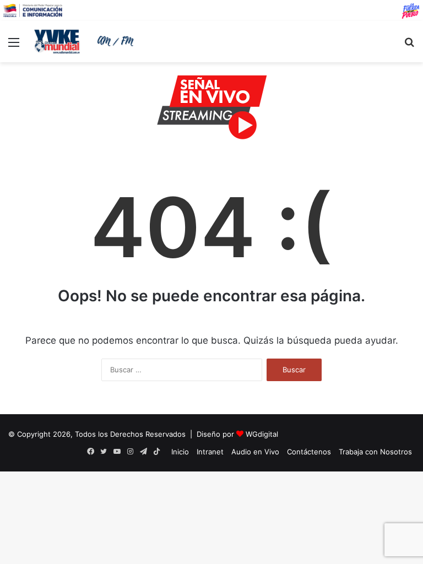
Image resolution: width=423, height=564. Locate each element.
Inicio (180, 451)
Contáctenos (309, 451)
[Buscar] (409, 46)
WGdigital (262, 434)
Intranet (210, 451)
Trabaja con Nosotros (375, 451)
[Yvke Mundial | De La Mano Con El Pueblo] (86, 41)
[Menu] (13, 46)
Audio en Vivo (255, 451)
